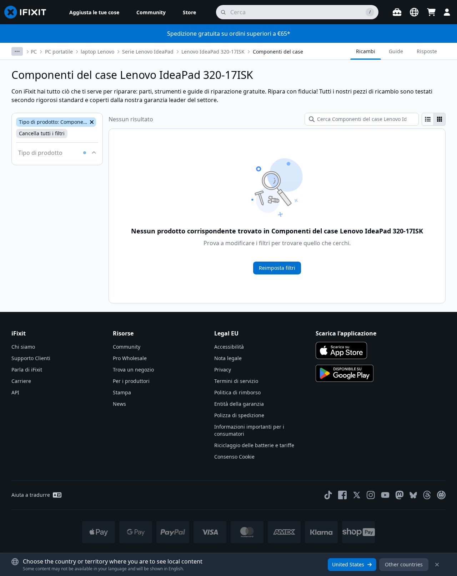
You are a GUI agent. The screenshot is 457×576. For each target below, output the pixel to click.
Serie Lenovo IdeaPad (148, 51)
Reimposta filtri (277, 267)
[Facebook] (342, 495)
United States (348, 564)
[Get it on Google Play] (344, 373)
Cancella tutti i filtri (42, 133)
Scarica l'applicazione (346, 333)
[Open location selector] (414, 12)
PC (34, 51)
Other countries (404, 564)
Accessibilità (229, 346)
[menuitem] (94, 12)
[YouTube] (385, 495)
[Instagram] (371, 495)
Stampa (122, 392)
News (119, 403)
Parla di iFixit (26, 369)
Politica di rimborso (237, 392)
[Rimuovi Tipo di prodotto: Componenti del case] (91, 122)
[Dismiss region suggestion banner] (437, 564)
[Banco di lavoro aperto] (397, 12)
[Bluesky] (413, 495)
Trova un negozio (133, 369)
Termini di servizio (236, 381)
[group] (434, 119)
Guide (396, 51)
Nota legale (228, 358)
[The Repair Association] (441, 495)
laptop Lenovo (97, 51)
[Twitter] (356, 495)
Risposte (427, 51)
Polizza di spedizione (239, 415)
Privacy (222, 369)
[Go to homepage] (28, 12)
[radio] (428, 119)
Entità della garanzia (239, 403)
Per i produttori (131, 381)
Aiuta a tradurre (30, 494)
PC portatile (59, 51)
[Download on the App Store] (341, 350)
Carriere (21, 381)
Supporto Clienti (30, 358)
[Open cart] (431, 12)
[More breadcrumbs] (17, 51)
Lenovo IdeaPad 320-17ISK (213, 51)
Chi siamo (23, 346)
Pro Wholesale (130, 358)
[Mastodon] (399, 495)
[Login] (447, 12)
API (15, 392)
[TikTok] (328, 495)
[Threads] (427, 495)
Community (126, 346)
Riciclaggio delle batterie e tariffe (254, 445)
